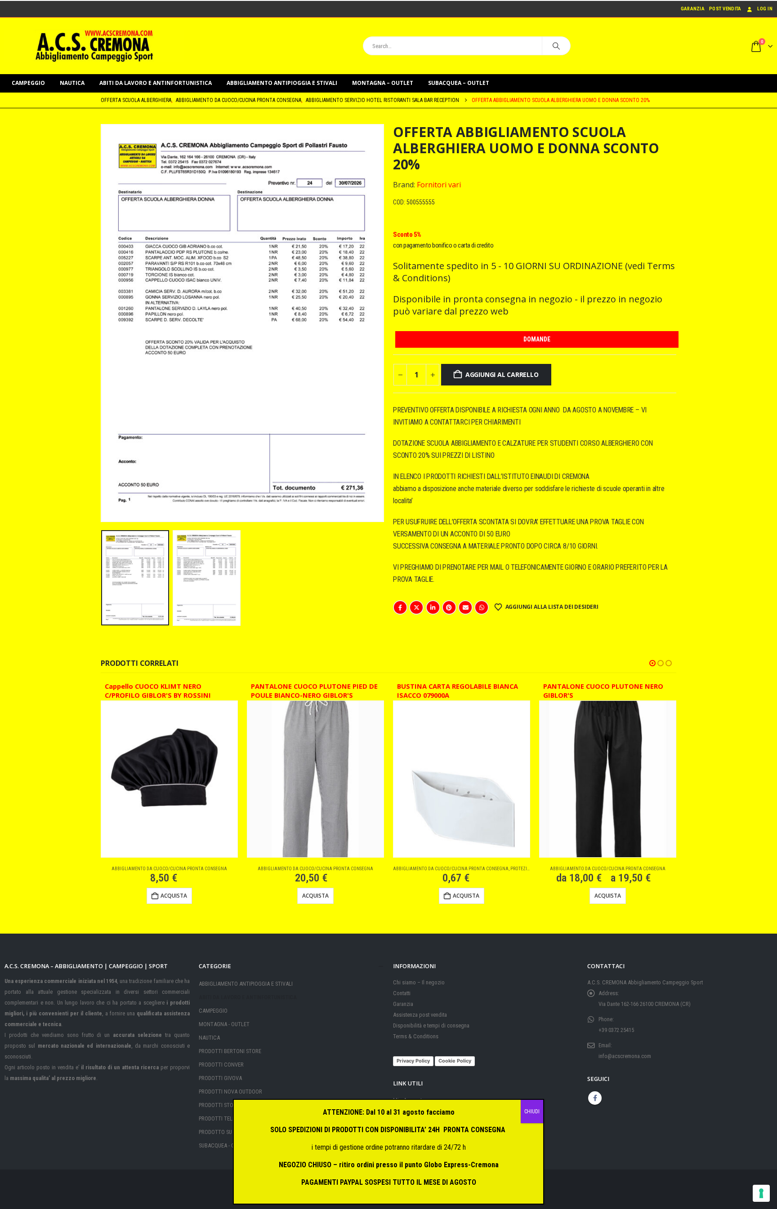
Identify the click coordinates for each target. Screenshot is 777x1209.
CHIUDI (532, 1111)
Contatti (402, 993)
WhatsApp (481, 607)
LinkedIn (433, 607)
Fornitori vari (439, 185)
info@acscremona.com (624, 1056)
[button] (103, 323)
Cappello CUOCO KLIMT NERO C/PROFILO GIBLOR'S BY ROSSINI (158, 691)
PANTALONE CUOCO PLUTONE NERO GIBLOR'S (603, 691)
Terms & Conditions (415, 1036)
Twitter (416, 607)
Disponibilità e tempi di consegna (431, 1025)
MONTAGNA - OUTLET (224, 1024)
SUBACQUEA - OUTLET (224, 1145)
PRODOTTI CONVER (221, 1064)
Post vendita (725, 9)
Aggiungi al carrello (502, 374)
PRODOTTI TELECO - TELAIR (231, 1118)
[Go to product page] (169, 779)
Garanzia (693, 9)
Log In (765, 9)
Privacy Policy (413, 1061)
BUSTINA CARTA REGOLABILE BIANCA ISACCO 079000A (457, 691)
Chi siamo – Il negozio (419, 982)
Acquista (315, 895)
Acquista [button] (174, 895)
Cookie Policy (454, 1061)
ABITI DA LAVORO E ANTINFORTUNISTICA (155, 83)
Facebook (400, 607)
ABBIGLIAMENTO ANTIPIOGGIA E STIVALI (282, 83)
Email (465, 607)
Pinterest (449, 607)
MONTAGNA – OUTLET (382, 83)
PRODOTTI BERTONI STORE (230, 1051)
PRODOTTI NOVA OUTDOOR (230, 1091)
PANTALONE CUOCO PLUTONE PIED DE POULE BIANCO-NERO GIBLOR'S (314, 691)
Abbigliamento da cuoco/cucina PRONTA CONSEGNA (169, 868)
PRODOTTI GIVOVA (220, 1078)
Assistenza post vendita (420, 1014)
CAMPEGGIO (28, 83)
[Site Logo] (94, 46)
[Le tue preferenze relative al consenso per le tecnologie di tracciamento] (761, 1193)
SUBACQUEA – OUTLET (458, 83)
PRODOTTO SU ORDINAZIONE (232, 1132)
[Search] (556, 46)
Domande (536, 339)
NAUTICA (72, 83)
